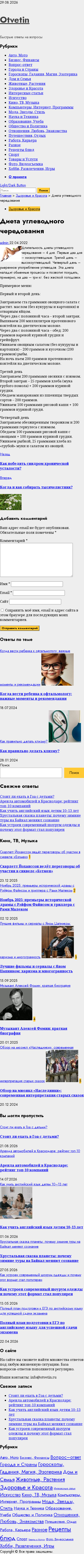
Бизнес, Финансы (24, 60)
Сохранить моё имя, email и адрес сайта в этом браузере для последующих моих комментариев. (39, 615)
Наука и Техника (23, 116)
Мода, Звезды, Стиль (27, 112)
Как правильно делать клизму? (24, 741)
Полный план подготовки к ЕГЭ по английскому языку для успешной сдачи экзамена (41, 1311)
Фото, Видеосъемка (26, 164)
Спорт (14, 154)
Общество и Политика (28, 126)
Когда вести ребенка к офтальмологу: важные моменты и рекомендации (36, 696)
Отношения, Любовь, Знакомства (38, 130)
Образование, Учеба (26, 121)
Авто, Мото (18, 55)
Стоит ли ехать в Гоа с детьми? (27, 796)
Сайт (4, 601)
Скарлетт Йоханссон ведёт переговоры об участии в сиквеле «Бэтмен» (40, 868)
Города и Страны (23, 69)
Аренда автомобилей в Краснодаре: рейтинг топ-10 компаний (34, 1167)
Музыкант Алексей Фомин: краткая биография (35, 985)
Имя (5, 583)
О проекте (18, 176)
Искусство (17, 97)
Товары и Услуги (23, 159)
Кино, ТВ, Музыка (24, 102)
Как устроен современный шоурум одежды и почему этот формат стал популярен (40, 827)
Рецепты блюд (21, 149)
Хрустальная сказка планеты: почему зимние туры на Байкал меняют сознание (40, 817)
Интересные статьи (26, 93)
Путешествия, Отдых (27, 135)
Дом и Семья (20, 78)
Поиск (5, 765)
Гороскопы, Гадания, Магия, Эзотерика (43, 74)
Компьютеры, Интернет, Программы (41, 107)
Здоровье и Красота (26, 88)
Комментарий (14, 540)
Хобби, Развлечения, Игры (32, 168)
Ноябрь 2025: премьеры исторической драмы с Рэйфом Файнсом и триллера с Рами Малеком (37, 888)
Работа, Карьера (23, 140)
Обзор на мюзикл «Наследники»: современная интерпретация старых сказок (42, 1093)
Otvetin (15, 20)
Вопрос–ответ (20, 64)
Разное (15, 145)
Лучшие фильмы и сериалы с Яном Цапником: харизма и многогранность (36, 968)
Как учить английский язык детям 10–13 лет (39, 810)
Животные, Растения (27, 83)
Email (6, 592)
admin (4, 242)
